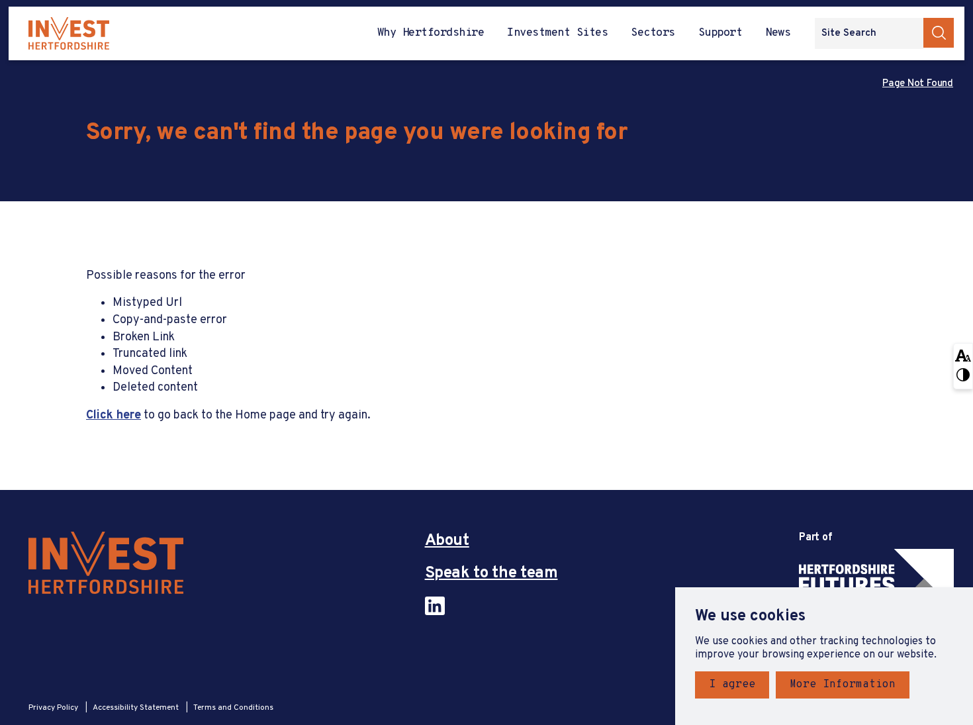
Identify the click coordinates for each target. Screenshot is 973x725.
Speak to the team (491, 573)
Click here (113, 415)
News (777, 33)
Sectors (652, 33)
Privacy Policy (54, 707)
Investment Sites (557, 33)
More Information (843, 684)
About (447, 541)
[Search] (938, 33)
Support (720, 33)
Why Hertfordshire (430, 33)
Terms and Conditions (233, 707)
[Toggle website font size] (963, 355)
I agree (732, 684)
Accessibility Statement (137, 707)
